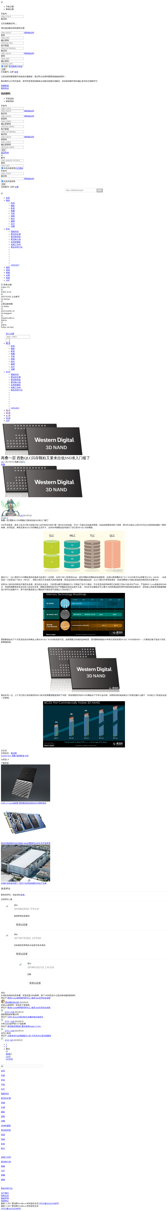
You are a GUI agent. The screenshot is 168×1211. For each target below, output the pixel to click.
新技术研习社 (17, 247)
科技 (13, 203)
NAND (4, 756)
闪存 (27, 756)
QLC (9, 756)
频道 (8, 200)
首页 (8, 198)
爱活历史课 (16, 234)
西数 (14, 756)
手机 (13, 213)
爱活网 (14, 753)
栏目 (8, 229)
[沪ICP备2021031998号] (49, 1203)
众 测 (8, 415)
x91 (2, 462)
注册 (17, 187)
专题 (3, 1075)
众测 (8, 275)
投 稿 (8, 418)
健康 (13, 221)
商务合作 (5, 1196)
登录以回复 (22, 924)
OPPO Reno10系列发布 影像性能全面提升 (25, 1017)
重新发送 (5, 88)
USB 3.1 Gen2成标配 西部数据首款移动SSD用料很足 (23, 803)
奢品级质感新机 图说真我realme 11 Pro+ (24, 1026)
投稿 (8, 278)
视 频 (8, 413)
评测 (3, 1103)
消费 (13, 226)
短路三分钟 (16, 244)
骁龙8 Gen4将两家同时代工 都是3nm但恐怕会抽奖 (29, 998)
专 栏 (8, 372)
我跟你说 (15, 231)
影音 (13, 208)
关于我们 (5, 1193)
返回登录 (5, 153)
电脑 (13, 211)
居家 (13, 216)
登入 (8, 334)
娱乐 (13, 219)
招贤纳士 (5, 1201)
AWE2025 (15, 265)
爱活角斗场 (16, 239)
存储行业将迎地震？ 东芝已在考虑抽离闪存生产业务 (24, 883)
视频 (8, 273)
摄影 (13, 206)
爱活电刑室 (16, 237)
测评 (8, 267)
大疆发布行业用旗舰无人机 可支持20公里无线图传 (29, 1036)
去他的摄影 (16, 242)
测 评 (8, 410)
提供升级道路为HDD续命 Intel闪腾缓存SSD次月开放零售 (25, 843)
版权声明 (5, 1198)
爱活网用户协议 (16, 66)
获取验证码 (29, 33)
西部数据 (20, 756)
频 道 (8, 343)
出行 (13, 224)
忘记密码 (19, 168)
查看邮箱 (5, 86)
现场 (8, 270)
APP (8, 280)
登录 (16, 72)
